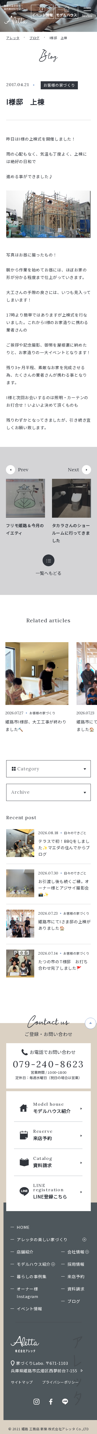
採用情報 (75, 1264)
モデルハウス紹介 (34, 1264)
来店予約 (75, 1276)
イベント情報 (29, 1308)
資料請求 (75, 1289)
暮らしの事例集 (31, 1276)
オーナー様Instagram (27, 1292)
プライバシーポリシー (60, 1382)
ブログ (34, 37)
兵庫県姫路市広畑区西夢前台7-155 (44, 1370)
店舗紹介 (25, 1252)
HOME (23, 1227)
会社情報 (75, 1252)
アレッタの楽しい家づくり (42, 1239)
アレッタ (12, 37)
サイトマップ (22, 1382)
